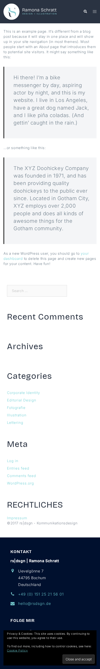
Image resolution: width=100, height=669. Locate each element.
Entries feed (18, 468)
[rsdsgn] (30, 11)
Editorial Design (21, 400)
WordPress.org (20, 483)
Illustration (17, 415)
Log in (12, 461)
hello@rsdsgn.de (34, 603)
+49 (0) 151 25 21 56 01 (41, 594)
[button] (85, 12)
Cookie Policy (17, 650)
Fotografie (16, 407)
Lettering (15, 422)
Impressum (17, 518)
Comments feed (21, 476)
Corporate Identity (23, 392)
